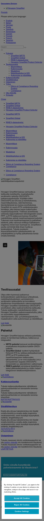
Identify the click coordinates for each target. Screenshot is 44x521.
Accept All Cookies (22, 498)
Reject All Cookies (21, 505)
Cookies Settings (22, 511)
